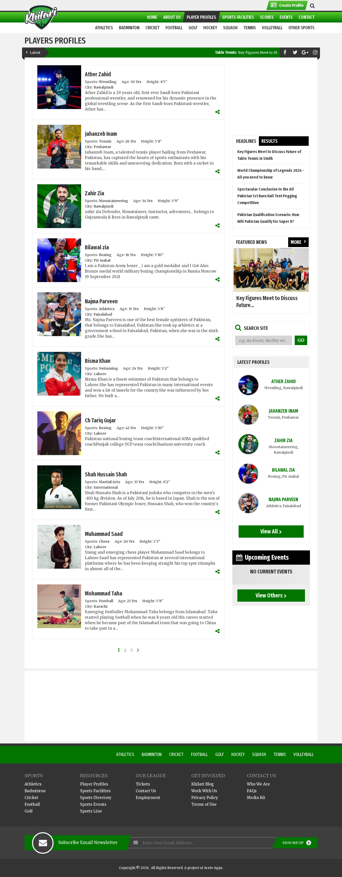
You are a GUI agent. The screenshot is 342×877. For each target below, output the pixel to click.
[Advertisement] (271, 96)
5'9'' (175, 201)
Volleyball (303, 754)
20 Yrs (128, 541)
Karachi (100, 606)
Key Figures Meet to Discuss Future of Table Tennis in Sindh (265, 52)
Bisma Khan (97, 360)
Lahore (100, 374)
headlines (246, 141)
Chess (104, 541)
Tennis (105, 141)
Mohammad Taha (103, 593)
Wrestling (108, 82)
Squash (259, 754)
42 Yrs (130, 428)
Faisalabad (103, 314)
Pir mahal (102, 260)
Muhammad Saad (104, 533)
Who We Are (258, 784)
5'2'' (165, 368)
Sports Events (93, 804)
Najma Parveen (101, 301)
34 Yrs (147, 201)
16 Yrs (130, 255)
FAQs (252, 790)
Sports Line (91, 811)
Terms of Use (204, 804)
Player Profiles (94, 784)
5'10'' (159, 255)
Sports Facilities (95, 790)
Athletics (107, 309)
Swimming (108, 368)
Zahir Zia (94, 193)
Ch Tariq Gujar (100, 420)
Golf (219, 754)
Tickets (143, 784)
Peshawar (102, 147)
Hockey (238, 754)
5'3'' (156, 541)
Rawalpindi (103, 87)
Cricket (176, 754)
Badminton (152, 754)
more (296, 242)
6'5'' (163, 82)
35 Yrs (133, 309)
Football (106, 601)
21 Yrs (132, 601)
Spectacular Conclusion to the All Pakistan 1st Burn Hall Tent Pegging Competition (267, 196)
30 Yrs (135, 82)
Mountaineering (113, 201)
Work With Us (204, 790)
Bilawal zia (97, 247)
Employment (148, 797)
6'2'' (166, 482)
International (106, 487)
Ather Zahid (98, 74)
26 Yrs (130, 141)
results (269, 141)
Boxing (105, 255)
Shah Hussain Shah (106, 474)
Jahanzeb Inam (101, 133)
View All (269, 531)
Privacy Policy (204, 797)
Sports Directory (95, 797)
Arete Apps (213, 868)
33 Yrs (139, 482)
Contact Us (146, 790)
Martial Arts (109, 482)
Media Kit (256, 797)
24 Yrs (137, 368)
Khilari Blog (202, 784)
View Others (269, 595)
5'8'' (158, 141)
